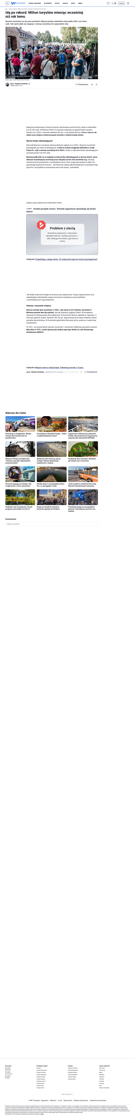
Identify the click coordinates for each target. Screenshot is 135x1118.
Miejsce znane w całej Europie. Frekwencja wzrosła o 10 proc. (59, 367)
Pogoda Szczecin (41, 1081)
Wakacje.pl (8, 1070)
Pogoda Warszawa (41, 1070)
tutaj (42, 1114)
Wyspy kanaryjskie (104, 1087)
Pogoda (38, 1068)
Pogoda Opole (72, 1079)
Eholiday (7, 1078)
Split (100, 1085)
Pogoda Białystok (72, 1074)
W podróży (48, 3)
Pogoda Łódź (40, 1085)
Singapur (101, 1077)
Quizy (73, 3)
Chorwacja (102, 1070)
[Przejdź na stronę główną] (7, 5)
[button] (113, 3)
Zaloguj (121, 3)
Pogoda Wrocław (41, 1072)
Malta (100, 1072)
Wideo (80, 3)
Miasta (65, 3)
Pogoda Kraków (40, 1077)
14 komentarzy (82, 84)
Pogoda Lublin (40, 1083)
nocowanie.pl (8, 1074)
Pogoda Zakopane (41, 1074)
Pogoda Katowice (72, 1068)
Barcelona (102, 1068)
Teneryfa (101, 1079)
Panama (101, 1083)
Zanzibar (101, 1081)
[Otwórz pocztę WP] (108, 3)
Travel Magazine (35, 3)
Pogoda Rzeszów (72, 1072)
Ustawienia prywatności (97, 1100)
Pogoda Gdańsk (40, 1079)
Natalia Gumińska (21, 84)
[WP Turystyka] (20, 3)
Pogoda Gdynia (72, 1077)
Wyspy (57, 3)
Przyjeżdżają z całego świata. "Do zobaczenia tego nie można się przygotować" (66, 259)
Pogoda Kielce (40, 1087)
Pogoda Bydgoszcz (73, 1070)
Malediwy (101, 1074)
